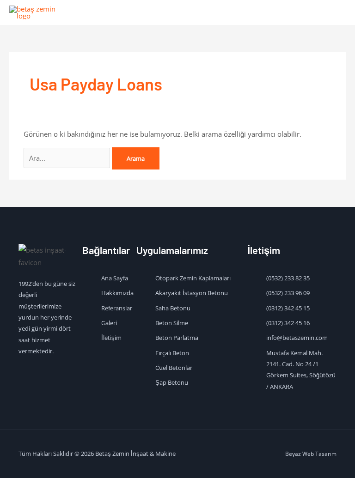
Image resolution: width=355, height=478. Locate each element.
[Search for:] (68, 158)
